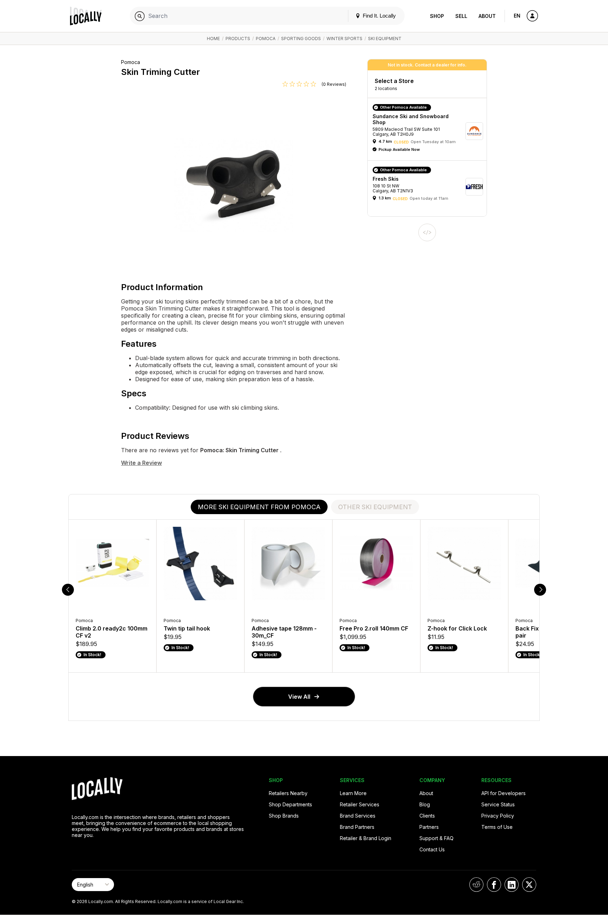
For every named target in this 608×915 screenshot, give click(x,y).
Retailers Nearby (288, 793)
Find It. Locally (378, 16)
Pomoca (266, 38)
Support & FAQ (436, 838)
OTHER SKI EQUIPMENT (375, 507)
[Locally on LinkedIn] (512, 884)
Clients (427, 816)
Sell (461, 16)
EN (517, 16)
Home (213, 38)
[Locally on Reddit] (476, 884)
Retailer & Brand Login (365, 838)
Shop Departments (290, 804)
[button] (430, 131)
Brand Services (357, 816)
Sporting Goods (301, 38)
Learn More (353, 793)
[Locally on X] (529, 884)
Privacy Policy (497, 816)
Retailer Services (359, 804)
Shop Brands (284, 816)
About (487, 16)
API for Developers (503, 793)
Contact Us (432, 849)
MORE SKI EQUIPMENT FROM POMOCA (259, 507)
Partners (429, 827)
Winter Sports (344, 38)
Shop (437, 16)
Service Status (498, 804)
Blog (424, 804)
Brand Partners (357, 827)
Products (238, 38)
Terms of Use (497, 827)
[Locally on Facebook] (494, 884)
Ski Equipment (384, 38)
